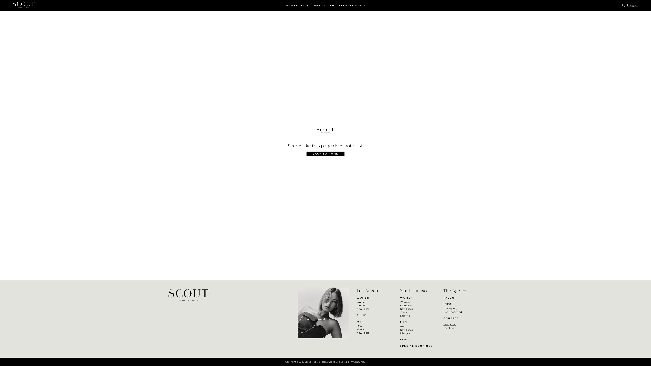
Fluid (306, 5)
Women (291, 5)
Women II (362, 305)
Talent (330, 5)
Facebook (449, 328)
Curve (403, 312)
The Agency (450, 308)
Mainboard (358, 361)
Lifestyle (405, 315)
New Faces (363, 308)
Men (317, 5)
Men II (360, 329)
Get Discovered (452, 311)
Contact (358, 5)
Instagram (632, 5)
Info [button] (343, 5)
